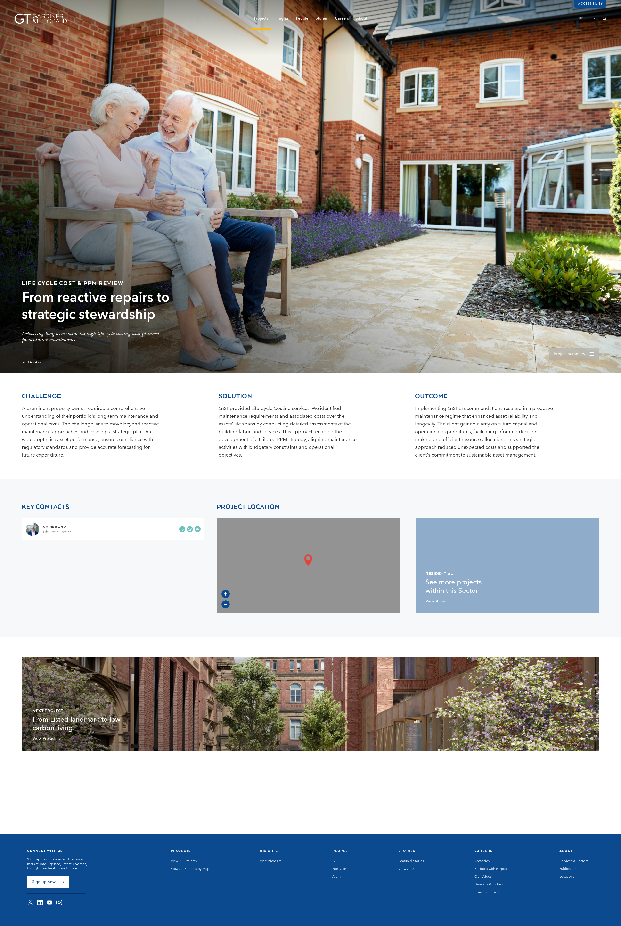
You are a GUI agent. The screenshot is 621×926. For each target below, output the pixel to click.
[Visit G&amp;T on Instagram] (59, 902)
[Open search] (604, 19)
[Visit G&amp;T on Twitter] (30, 902)
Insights (282, 19)
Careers (342, 19)
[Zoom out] (225, 604)
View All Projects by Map (190, 869)
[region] (308, 565)
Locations (566, 876)
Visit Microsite (271, 861)
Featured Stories (411, 861)
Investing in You (486, 892)
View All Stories (411, 869)
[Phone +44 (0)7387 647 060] (190, 529)
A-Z (335, 861)
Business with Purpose (491, 869)
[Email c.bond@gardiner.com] (198, 529)
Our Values (482, 876)
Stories (322, 19)
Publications (568, 869)
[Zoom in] (225, 594)
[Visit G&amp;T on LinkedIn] (40, 902)
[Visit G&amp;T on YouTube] (49, 902)
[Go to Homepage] (41, 19)
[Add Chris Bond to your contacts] (182, 529)
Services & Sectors (573, 861)
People (302, 19)
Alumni (337, 876)
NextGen (339, 869)
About (361, 19)
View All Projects (184, 861)
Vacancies (482, 861)
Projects (261, 19)
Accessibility (590, 3)
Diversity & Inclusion (490, 884)
